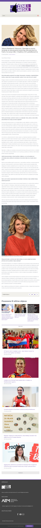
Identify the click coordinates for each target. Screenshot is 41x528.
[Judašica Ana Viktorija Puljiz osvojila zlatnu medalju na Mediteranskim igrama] (21, 368)
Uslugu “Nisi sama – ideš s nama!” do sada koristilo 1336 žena (20, 316)
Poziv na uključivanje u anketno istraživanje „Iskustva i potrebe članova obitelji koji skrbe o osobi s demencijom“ (7, 317)
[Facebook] (18, 514)
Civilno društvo (12, 54)
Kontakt (4, 520)
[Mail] (23, 514)
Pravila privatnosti (9, 520)
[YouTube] (20, 514)
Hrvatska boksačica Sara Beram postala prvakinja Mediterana (19, 409)
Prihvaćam (29, 526)
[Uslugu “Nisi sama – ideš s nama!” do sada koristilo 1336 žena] (20, 308)
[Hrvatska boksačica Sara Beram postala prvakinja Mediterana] (21, 397)
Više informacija (20, 526)
